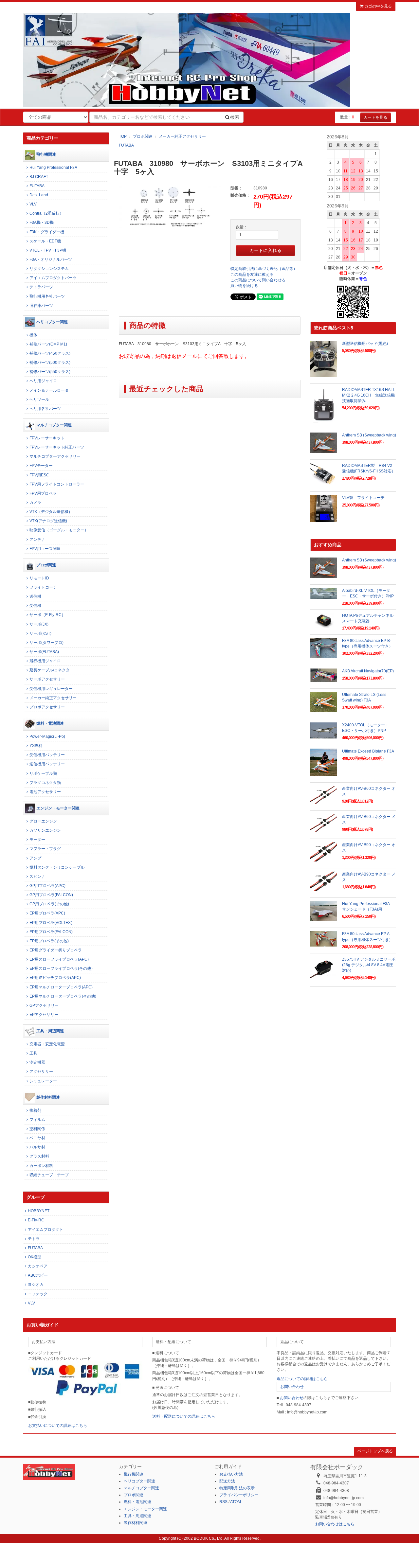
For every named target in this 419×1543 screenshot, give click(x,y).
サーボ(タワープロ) (46, 642)
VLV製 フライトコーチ (363, 497)
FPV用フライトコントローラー (56, 484)
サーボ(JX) (38, 624)
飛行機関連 (46, 154)
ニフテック (37, 1294)
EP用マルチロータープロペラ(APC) (61, 987)
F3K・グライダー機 (46, 232)
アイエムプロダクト (45, 1229)
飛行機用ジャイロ (45, 661)
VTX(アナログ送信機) (48, 521)
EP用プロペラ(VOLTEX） (52, 922)
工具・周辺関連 (50, 1031)
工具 (33, 1053)
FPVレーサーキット (46, 438)
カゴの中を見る (377, 6)
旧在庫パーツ (41, 305)
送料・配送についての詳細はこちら (183, 1416)
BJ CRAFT (38, 176)
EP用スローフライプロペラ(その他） (62, 968)
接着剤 (35, 1110)
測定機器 (37, 1062)
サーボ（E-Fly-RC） (47, 614)
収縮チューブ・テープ (49, 1175)
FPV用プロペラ (43, 493)
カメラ (35, 502)
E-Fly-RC (36, 1220)
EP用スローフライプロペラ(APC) (59, 959)
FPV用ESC (39, 475)
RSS (223, 1501)
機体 (33, 335)
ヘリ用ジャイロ (43, 381)
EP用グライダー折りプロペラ (55, 950)
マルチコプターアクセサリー (55, 456)
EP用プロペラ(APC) (47, 913)
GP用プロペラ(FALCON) (51, 895)
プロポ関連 (143, 136)
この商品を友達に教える (252, 274)
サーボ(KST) (40, 633)
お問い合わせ (292, 1386)
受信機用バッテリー (47, 755)
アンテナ (37, 539)
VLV (33, 204)
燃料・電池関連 (50, 723)
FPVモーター (41, 465)
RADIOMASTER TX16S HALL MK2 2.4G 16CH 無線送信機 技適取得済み (370, 395)
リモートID (39, 578)
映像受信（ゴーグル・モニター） (58, 530)
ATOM (235, 1501)
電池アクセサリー (45, 791)
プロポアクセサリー (47, 707)
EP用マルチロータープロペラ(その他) (62, 996)
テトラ (34, 1238)
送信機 (35, 596)
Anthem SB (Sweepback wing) (369, 435)
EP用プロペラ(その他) (49, 941)
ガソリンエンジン (45, 830)
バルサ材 (37, 1147)
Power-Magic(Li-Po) (47, 736)
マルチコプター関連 (54, 425)
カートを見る (375, 117)
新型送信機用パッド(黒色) (365, 343)
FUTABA (126, 145)
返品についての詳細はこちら (302, 1378)
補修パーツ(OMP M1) (48, 344)
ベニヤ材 (37, 1138)
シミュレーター (43, 1081)
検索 (234, 117)
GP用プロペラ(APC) (47, 885)
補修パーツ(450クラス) (49, 353)
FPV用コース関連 (45, 548)
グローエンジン (43, 821)
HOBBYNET (38, 1211)
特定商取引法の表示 (237, 1488)
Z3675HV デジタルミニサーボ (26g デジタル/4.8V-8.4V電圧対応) (368, 965)
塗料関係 (37, 1128)
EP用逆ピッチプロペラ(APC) (55, 977)
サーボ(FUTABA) (44, 651)
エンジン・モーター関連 (58, 808)
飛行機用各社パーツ (47, 296)
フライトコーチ (43, 587)
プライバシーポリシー (239, 1495)
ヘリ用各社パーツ (45, 408)
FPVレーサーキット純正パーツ (56, 447)
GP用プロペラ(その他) (49, 904)
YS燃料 (36, 745)
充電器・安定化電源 (47, 1044)
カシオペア (37, 1266)
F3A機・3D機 (41, 222)
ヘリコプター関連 (52, 322)
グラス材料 (39, 1156)
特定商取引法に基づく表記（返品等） (263, 268)
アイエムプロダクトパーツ (53, 277)
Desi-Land (38, 195)
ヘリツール (39, 399)
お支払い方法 (231, 1474)
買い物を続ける (244, 285)
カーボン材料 (41, 1165)
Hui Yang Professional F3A (53, 167)
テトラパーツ (41, 287)
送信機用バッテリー (47, 764)
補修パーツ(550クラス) (49, 371)
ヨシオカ (36, 1284)
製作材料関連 (48, 1097)
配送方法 (227, 1481)
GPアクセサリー (44, 1005)
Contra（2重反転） (46, 213)
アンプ (35, 858)
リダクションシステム (49, 268)
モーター (37, 839)
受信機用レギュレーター (51, 688)
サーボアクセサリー (47, 679)
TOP (123, 136)
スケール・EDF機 (45, 241)
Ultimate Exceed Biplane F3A (368, 751)
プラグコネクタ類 (45, 782)
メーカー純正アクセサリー (182, 136)
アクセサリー (41, 1071)
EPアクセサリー (43, 1014)
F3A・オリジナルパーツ (50, 259)
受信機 (35, 605)
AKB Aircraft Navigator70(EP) (368, 671)
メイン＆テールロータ (49, 390)
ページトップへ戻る (375, 1451)
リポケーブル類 (43, 773)
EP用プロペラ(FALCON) (51, 932)
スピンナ (37, 876)
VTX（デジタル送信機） (50, 511)
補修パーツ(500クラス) (49, 362)
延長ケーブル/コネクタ (49, 670)
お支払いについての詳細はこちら (57, 1425)
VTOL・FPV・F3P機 (47, 250)
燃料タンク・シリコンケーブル (56, 867)
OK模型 (34, 1257)
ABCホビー (38, 1275)
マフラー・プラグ (45, 848)
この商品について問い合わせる (257, 280)
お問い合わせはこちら (335, 1524)
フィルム (37, 1119)
